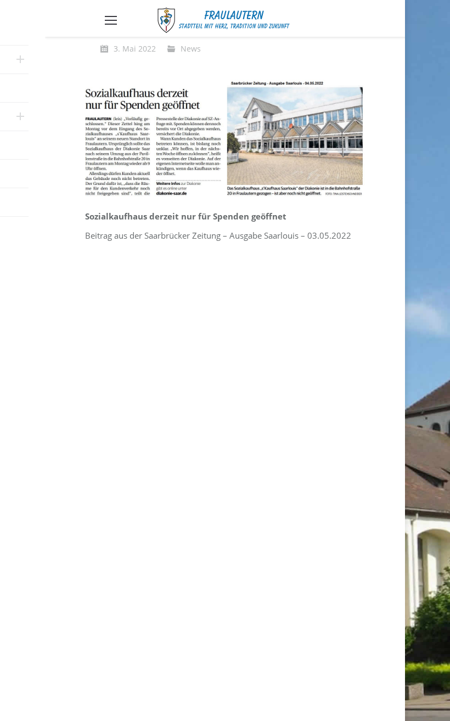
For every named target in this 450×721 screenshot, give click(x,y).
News (191, 48)
